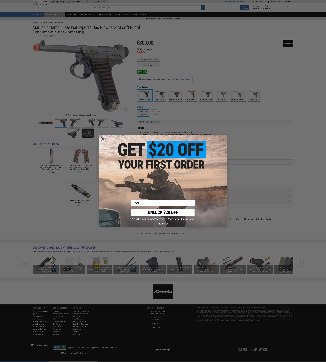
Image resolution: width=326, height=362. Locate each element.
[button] (163, 214)
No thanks (163, 223)
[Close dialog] (103, 139)
